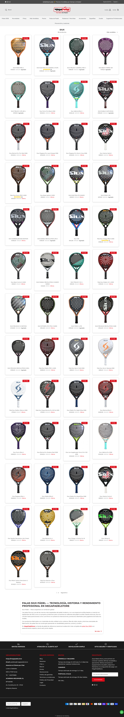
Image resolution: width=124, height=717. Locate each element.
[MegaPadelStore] (62, 9)
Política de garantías (46, 674)
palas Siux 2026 (87, 626)
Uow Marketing (66, 715)
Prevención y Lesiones (62, 23)
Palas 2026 (5, 18)
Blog (41, 659)
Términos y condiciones (47, 677)
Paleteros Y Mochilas (68, 18)
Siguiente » (64, 592)
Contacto (43, 685)
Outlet (101, 18)
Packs (44, 18)
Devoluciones (44, 672)
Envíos (42, 669)
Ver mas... (61, 680)
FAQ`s (42, 664)
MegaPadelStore (14, 708)
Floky (24, 18)
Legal (41, 682)
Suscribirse (98, 679)
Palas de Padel (54, 18)
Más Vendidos (34, 18)
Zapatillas (92, 18)
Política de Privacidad (46, 680)
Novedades (15, 18)
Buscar (42, 666)
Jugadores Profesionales (114, 18)
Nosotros (43, 661)
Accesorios (82, 18)
